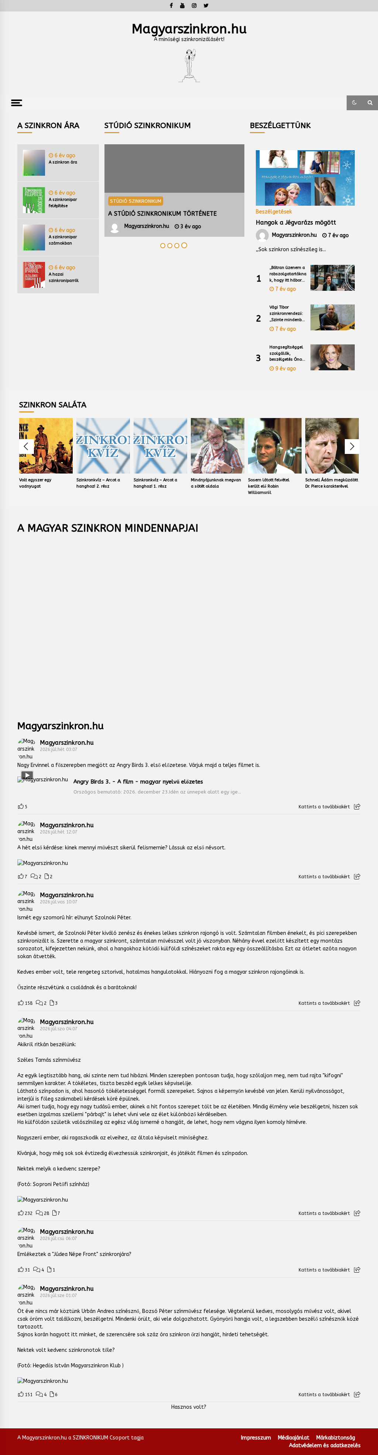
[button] (354, 102)
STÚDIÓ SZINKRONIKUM (239, 201)
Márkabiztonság (335, 1438)
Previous (26, 446)
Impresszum (256, 1438)
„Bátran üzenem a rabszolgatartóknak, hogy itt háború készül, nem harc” (287, 274)
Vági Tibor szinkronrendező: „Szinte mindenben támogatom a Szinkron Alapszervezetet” (287, 314)
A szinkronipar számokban (63, 240)
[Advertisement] (189, 622)
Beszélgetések (274, 212)
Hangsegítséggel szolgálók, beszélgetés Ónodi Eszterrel (287, 354)
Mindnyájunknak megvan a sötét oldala (175, 483)
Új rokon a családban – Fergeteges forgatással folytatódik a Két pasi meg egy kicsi (347, 487)
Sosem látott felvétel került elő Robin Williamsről (227, 486)
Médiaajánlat (293, 1438)
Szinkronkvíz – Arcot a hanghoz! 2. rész (57, 483)
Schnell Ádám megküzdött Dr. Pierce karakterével (290, 483)
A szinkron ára (63, 162)
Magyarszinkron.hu (189, 29)
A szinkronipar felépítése (63, 202)
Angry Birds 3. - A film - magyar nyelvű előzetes (138, 781)
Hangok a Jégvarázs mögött (296, 222)
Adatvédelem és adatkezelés (325, 1445)
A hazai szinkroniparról (64, 277)
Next (352, 446)
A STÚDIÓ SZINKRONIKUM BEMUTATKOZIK (131, 213)
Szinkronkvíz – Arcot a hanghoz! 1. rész (114, 483)
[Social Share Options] (357, 806)
